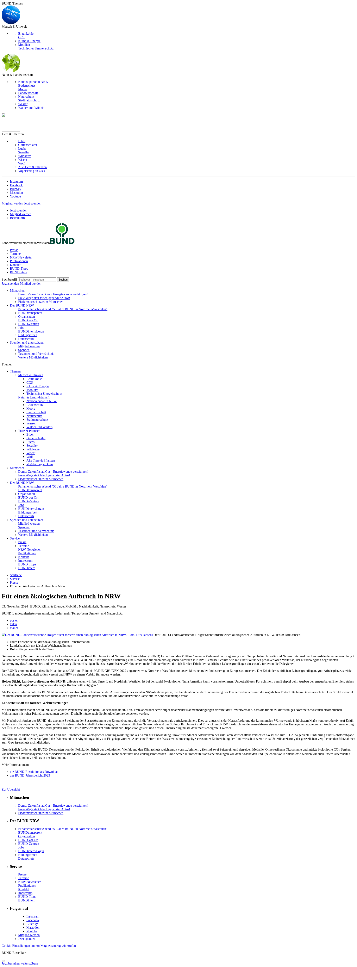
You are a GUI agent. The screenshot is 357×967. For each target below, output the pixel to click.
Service (15, 538)
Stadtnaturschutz (29, 100)
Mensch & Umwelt (30, 375)
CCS (21, 37)
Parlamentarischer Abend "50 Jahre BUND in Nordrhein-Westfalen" (62, 309)
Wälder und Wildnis (31, 107)
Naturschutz (26, 96)
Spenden (24, 350)
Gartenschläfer (27, 145)
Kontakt (15, 265)
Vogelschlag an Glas (31, 171)
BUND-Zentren (28, 324)
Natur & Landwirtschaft (33, 397)
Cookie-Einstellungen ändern (21, 945)
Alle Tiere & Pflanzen (32, 167)
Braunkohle (25, 33)
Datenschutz (26, 339)
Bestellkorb (17, 218)
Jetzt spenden (32, 203)
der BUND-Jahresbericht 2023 (30, 775)
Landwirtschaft (28, 93)
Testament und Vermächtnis (36, 353)
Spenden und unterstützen (27, 342)
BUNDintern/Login (31, 331)
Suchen (63, 279)
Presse (14, 250)
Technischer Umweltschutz (36, 48)
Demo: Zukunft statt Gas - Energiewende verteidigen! (53, 294)
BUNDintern (18, 272)
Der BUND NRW (22, 305)
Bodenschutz (26, 85)
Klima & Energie (29, 41)
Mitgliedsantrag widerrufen (58, 945)
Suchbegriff (9, 279)
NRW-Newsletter (21, 257)
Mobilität (24, 44)
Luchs (22, 148)
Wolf (21, 163)
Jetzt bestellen (11, 963)
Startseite (16, 575)
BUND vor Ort (28, 320)
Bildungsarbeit (27, 335)
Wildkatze (24, 156)
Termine (15, 253)
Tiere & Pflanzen (29, 430)
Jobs (21, 327)
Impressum (25, 560)
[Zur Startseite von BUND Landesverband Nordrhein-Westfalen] (62, 243)
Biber (21, 141)
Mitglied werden (13, 203)
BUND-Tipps (19, 268)
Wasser (22, 104)
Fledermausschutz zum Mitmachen (40, 301)
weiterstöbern (29, 963)
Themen (15, 371)
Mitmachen (17, 290)
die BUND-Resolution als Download (34, 771)
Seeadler (23, 152)
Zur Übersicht (11, 789)
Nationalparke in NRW (33, 81)
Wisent (22, 159)
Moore (22, 89)
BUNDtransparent (30, 313)
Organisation (26, 316)
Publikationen (19, 261)
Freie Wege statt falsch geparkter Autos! (44, 298)
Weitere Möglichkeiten (33, 357)
